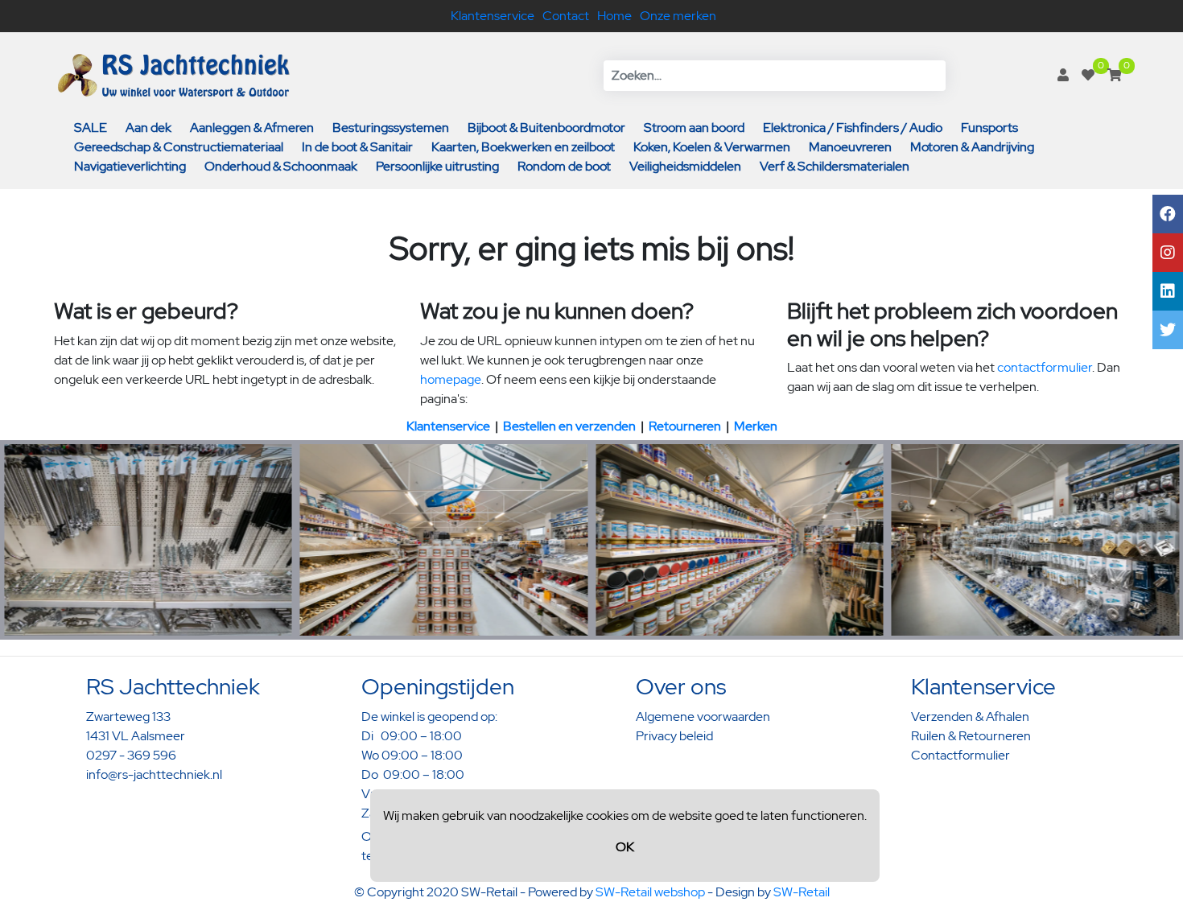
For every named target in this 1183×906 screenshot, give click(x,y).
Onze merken (678, 15)
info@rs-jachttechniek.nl (154, 774)
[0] (1088, 75)
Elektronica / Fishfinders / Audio (852, 127)
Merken (755, 426)
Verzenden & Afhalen (970, 716)
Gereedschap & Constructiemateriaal (178, 146)
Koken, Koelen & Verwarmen (711, 146)
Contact (565, 15)
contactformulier (1044, 367)
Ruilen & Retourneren (971, 735)
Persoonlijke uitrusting (437, 166)
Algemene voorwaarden (703, 716)
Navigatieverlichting (130, 166)
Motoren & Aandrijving (972, 146)
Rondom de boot (564, 166)
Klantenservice (492, 15)
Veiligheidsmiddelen (685, 166)
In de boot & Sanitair (357, 146)
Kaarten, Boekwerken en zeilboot (523, 146)
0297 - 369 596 (131, 755)
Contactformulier (960, 755)
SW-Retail (801, 891)
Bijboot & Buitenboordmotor (546, 127)
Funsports (989, 127)
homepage (450, 379)
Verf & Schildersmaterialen (834, 166)
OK (625, 846)
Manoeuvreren (850, 146)
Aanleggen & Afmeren (252, 127)
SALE (90, 127)
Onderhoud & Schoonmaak (280, 166)
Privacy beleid (674, 735)
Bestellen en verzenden (569, 426)
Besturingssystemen (390, 127)
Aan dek (148, 127)
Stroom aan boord (694, 127)
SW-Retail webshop (650, 891)
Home (614, 15)
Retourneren (685, 426)
